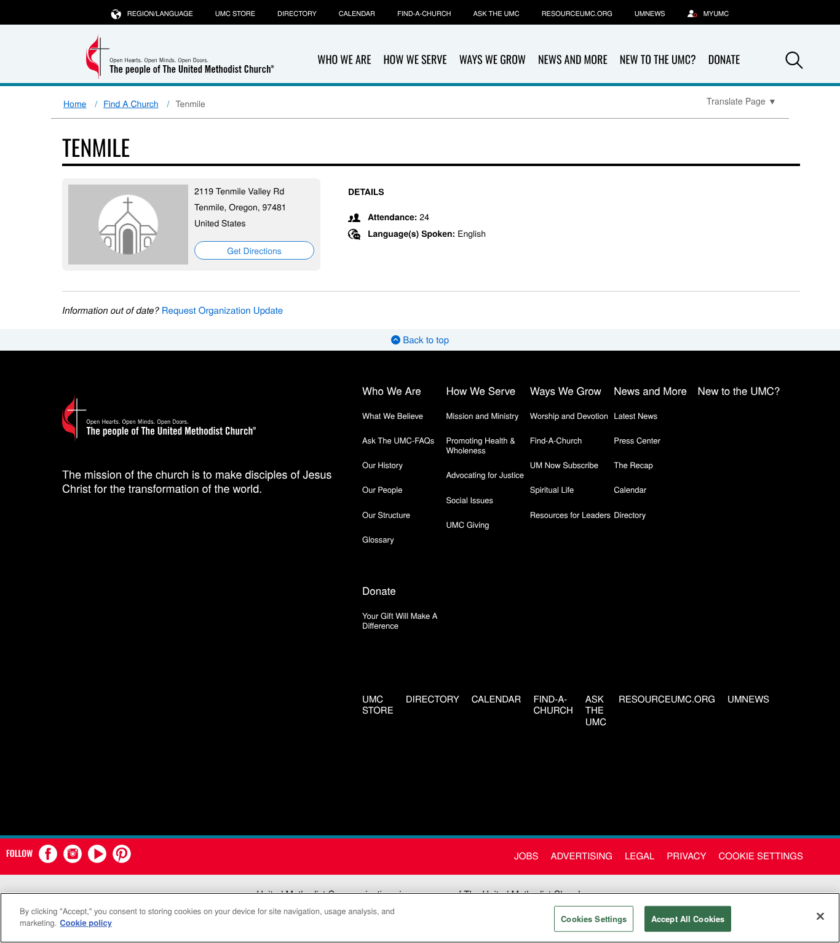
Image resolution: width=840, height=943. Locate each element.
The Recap (633, 465)
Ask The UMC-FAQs (398, 440)
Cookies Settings (594, 919)
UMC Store (235, 13)
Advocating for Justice (485, 474)
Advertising (581, 855)
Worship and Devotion (569, 415)
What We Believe (392, 415)
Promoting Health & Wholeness (480, 445)
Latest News (635, 415)
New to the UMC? (658, 60)
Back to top (424, 339)
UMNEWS (650, 13)
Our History (382, 465)
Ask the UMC (496, 13)
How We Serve (414, 60)
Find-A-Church (424, 13)
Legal (639, 855)
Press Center (637, 440)
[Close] (820, 915)
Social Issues (469, 500)
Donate (724, 60)
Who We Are (344, 60)
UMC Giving (467, 524)
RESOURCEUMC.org (577, 13)
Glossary (378, 539)
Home (74, 103)
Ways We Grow (492, 60)
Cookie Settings (761, 855)
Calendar (357, 13)
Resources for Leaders (570, 514)
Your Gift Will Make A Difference (400, 620)
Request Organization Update (222, 310)
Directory (297, 13)
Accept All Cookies (687, 919)
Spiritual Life (552, 489)
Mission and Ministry (482, 415)
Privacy (686, 855)
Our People (382, 489)
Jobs (526, 855)
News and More (573, 60)
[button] (794, 60)
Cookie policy (86, 922)
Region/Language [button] (160, 13)
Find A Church (130, 103)
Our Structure (386, 514)
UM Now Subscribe (564, 465)
